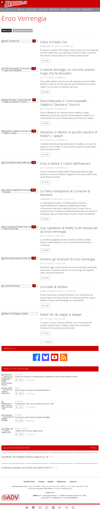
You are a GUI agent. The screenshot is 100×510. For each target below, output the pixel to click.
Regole (50, 481)
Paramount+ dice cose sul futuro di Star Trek (34, 403)
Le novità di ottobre (54, 287)
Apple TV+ (21, 10)
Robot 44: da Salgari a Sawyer (61, 314)
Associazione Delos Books (43, 488)
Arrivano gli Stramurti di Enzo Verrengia (67, 259)
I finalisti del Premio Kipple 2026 (29, 430)
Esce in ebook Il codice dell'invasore (65, 163)
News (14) (6, 30)
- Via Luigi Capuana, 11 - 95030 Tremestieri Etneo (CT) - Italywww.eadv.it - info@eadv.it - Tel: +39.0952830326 (59, 496)
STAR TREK (18, 401)
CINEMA (17, 388)
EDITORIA (18, 415)
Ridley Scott (32, 10)
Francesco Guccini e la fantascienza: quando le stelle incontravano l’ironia (46, 376)
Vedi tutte (93, 448)
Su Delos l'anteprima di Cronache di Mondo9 (65, 193)
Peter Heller (54, 10)
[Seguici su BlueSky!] (45, 357)
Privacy (41, 481)
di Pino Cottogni (47, 291)
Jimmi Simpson (74, 10)
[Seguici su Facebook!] (36, 357)
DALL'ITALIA (19, 374)
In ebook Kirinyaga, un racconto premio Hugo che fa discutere (67, 71)
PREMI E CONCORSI (21, 428)
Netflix (64, 10)
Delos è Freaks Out (53, 42)
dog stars (43, 10)
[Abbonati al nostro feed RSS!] (64, 357)
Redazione (61, 481)
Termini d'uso (29, 481)
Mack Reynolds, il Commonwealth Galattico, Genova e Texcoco (63, 103)
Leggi (46, 61)
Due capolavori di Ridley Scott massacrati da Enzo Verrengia (68, 230)
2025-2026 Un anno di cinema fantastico (32, 390)
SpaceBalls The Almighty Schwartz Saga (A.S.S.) (23, 457)
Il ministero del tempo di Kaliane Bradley (32, 417)
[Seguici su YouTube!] (54, 357)
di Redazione (45, 46)
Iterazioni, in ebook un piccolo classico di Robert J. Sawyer (68, 134)
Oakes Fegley (87, 10)
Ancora (47, 342)
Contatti (73, 481)
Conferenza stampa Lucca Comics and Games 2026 (25, 467)
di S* (42, 78)
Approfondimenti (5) (22, 30)
